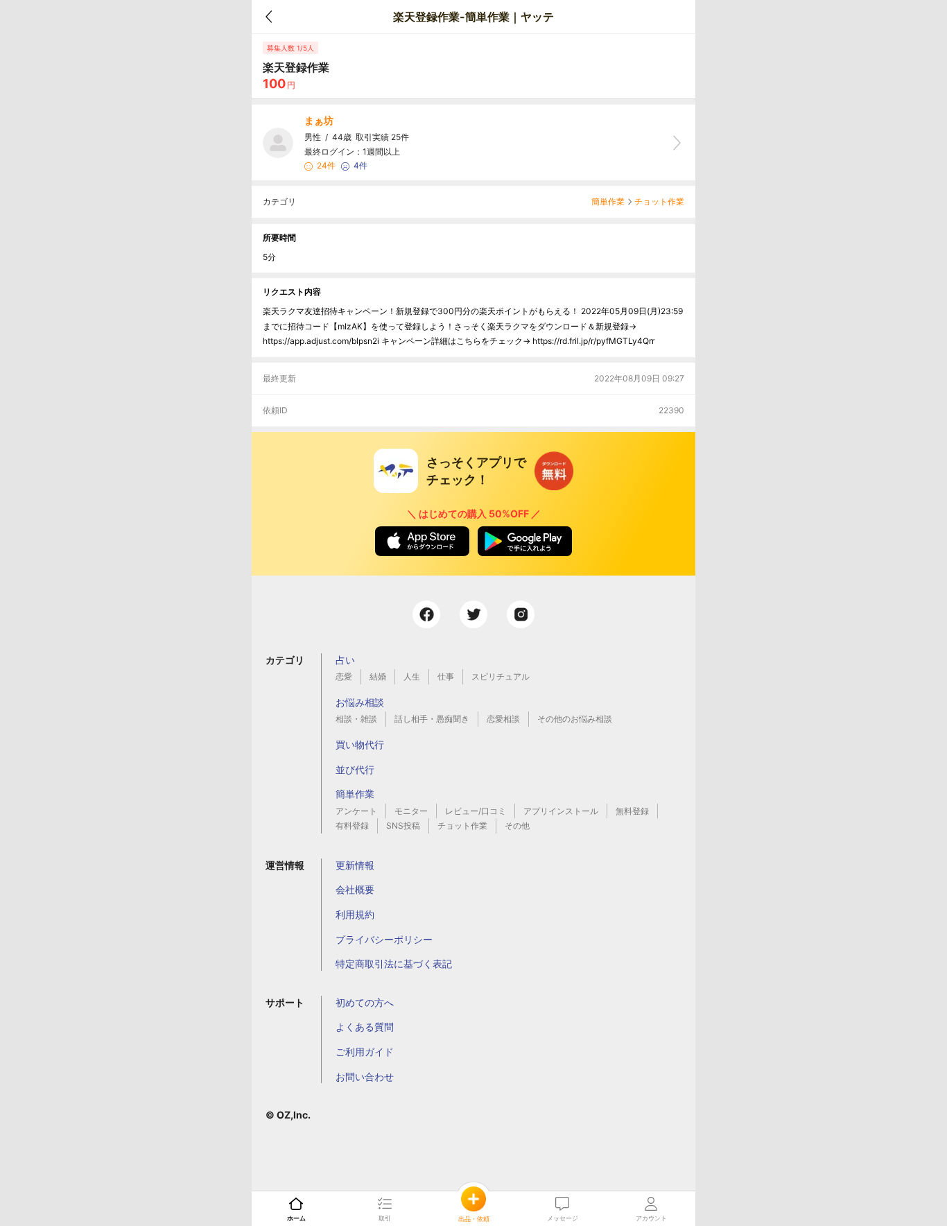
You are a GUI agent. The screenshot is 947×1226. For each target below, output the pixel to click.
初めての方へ (365, 1002)
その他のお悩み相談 (574, 719)
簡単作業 (608, 201)
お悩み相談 (360, 702)
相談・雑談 (356, 719)
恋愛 (344, 676)
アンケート (356, 811)
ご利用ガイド (365, 1051)
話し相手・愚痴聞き (431, 719)
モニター (411, 811)
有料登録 (352, 825)
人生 (411, 676)
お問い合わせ (365, 1076)
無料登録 (632, 811)
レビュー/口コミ (475, 811)
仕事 (445, 676)
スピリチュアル (500, 676)
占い (345, 660)
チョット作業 (659, 201)
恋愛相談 (503, 719)
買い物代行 (360, 744)
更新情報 (355, 865)
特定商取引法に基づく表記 (394, 963)
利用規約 (355, 914)
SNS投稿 (403, 825)
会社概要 (355, 889)
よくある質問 (365, 1027)
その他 (517, 825)
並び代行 (355, 769)
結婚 (378, 676)
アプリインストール (560, 811)
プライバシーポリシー (384, 939)
